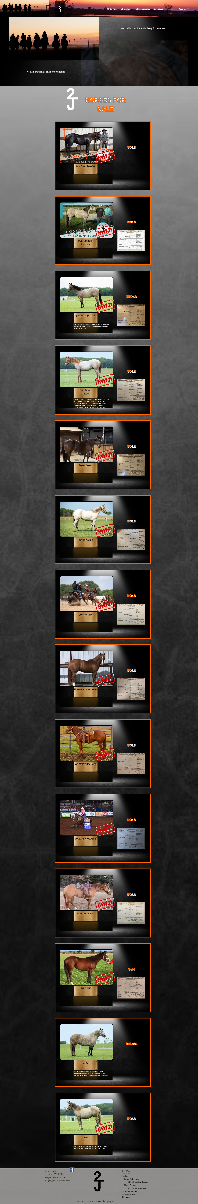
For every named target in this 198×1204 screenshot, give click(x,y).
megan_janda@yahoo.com (57, 1180)
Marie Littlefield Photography (101, 1201)
